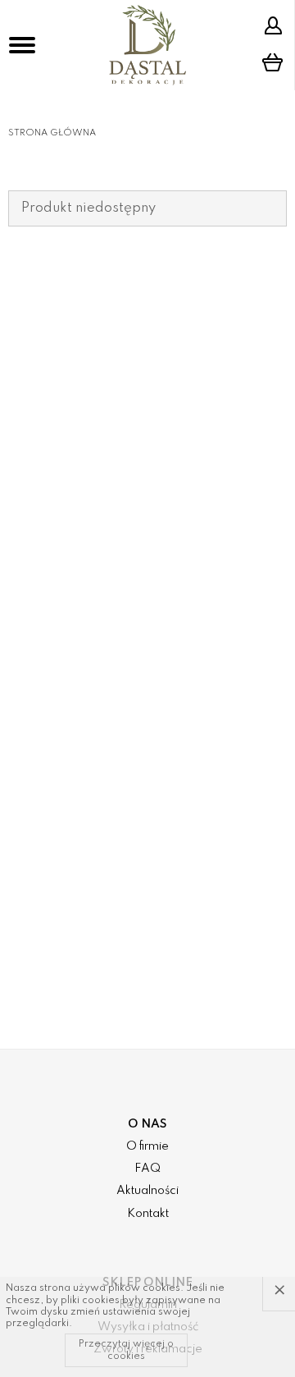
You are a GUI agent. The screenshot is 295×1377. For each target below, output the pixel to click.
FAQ (147, 1168)
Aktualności (147, 1190)
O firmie (147, 1146)
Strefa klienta (275, 25)
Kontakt (148, 1213)
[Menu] (22, 45)
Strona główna (52, 133)
